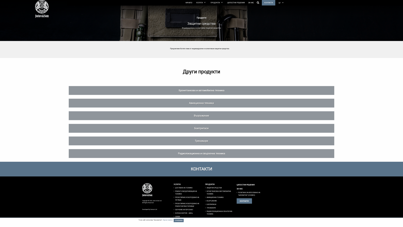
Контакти (268, 3)
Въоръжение (201, 115)
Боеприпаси (201, 128)
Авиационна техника (201, 103)
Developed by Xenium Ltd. (149, 209)
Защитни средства (214, 188)
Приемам (179, 220)
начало (188, 3)
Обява (177, 216)
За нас (251, 3)
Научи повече (168, 220)
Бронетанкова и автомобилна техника (201, 90)
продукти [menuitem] (215, 3)
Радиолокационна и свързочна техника (201, 153)
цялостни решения (236, 3)
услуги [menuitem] (199, 3)
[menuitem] (189, 2)
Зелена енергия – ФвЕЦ (184, 213)
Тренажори (201, 140)
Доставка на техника (183, 188)
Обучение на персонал (184, 210)
